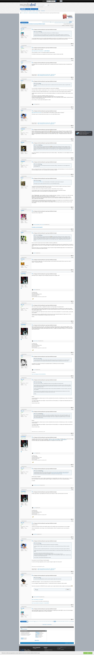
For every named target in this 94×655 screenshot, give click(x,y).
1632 (50, 621)
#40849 (72, 573)
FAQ (27, 10)
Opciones (33, 10)
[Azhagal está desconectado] (23, 581)
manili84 (34, 289)
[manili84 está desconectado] (23, 216)
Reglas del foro (37, 640)
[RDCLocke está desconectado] (23, 148)
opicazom (38, 485)
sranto (34, 104)
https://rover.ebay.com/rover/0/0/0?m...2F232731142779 (57, 439)
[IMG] (38, 634)
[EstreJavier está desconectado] (22, 263)
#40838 (72, 271)
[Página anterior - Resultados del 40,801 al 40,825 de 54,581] (54, 22)
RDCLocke (34, 224)
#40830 (72, 108)
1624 (48, 621)
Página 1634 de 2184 (31, 621)
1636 (59, 621)
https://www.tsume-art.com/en (36, 112)
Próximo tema (49, 624)
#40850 (72, 606)
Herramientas (67, 25)
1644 (61, 621)
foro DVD (35, 648)
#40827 (72, 45)
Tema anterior (45, 624)
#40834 (72, 176)
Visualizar (71, 25)
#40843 (72, 409)
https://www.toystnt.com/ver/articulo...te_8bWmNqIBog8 (40, 50)
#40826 (72, 27)
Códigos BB (37, 632)
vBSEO (59, 648)
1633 (52, 621)
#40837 (72, 257)
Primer (36, 621)
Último (72, 621)
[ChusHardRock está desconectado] (24, 280)
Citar (72, 43)
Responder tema (24, 22)
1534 (44, 621)
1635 (57, 621)
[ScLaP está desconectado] (24, 362)
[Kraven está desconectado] (23, 86)
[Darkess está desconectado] (23, 238)
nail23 (40, 224)
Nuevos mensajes (23, 10)
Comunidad (29, 10)
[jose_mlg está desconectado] (22, 33)
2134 (67, 621)
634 (40, 621)
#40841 (72, 354)
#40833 (72, 159)
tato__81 (34, 369)
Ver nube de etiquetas (24, 629)
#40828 (72, 60)
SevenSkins (62, 649)
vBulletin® (61, 647)
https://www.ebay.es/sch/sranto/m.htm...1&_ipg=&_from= (46, 75)
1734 (65, 621)
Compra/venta (43, 10)
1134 (42, 621)
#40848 (72, 538)
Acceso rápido (38, 10)
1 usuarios (43, 224)
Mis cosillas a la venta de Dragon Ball (37, 227)
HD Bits (45, 648)
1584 (46, 621)
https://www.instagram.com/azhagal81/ (37, 599)
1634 (55, 621)
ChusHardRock (37, 224)
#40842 (72, 377)
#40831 (72, 127)
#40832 (72, 140)
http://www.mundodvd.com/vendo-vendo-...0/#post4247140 (47, 74)
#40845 (72, 466)
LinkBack (63, 25)
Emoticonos (38, 633)
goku (21, 628)
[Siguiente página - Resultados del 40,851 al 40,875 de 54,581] (66, 22)
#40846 (72, 489)
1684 (63, 621)
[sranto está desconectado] (23, 67)
